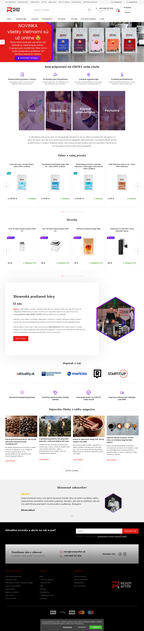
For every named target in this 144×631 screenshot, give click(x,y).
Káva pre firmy (76, 2)
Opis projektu (10, 589)
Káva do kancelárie (81, 580)
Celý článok (10, 461)
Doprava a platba (11, 592)
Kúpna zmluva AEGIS (12, 586)
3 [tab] (73, 515)
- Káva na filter (45, 583)
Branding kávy (79, 583)
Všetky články (72, 471)
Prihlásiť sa (130, 531)
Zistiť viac (21, 339)
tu (82, 624)
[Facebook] (120, 554)
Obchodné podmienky (13, 576)
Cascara (43, 589)
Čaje (41, 586)
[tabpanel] (72, 503)
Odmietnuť (81, 627)
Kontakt (44, 2)
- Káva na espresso (47, 580)
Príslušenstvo (44, 592)
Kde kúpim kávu (23, 2)
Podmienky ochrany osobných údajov (19, 583)
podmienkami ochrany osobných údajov (112, 536)
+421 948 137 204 (105, 8)
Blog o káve (52, 2)
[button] (2, 42)
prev (6, 186)
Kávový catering (64, 2)
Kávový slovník (10, 598)
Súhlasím (96, 627)
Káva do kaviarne (80, 576)
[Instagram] (124, 554)
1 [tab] (70, 515)
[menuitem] (10, 19)
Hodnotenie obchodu (90, 2)
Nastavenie (67, 627)
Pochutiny (43, 598)
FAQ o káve (9, 595)
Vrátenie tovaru (11, 580)
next (137, 186)
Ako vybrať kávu (10, 2)
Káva (41, 576)
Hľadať (89, 10)
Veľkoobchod (35, 2)
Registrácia (133, 2)
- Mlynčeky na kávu (47, 595)
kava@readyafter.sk (74, 551)
